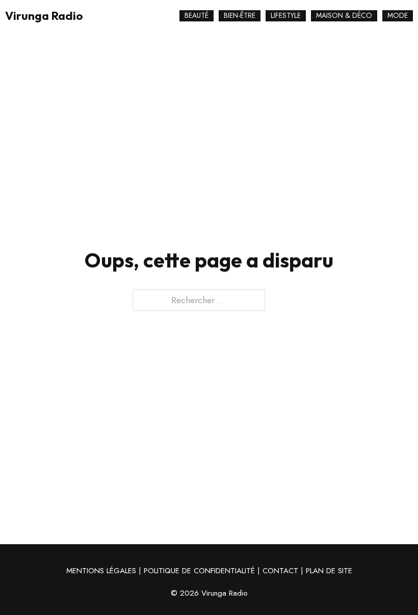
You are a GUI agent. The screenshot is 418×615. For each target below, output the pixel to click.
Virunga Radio (44, 16)
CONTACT (280, 570)
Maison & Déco (344, 15)
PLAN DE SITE (329, 570)
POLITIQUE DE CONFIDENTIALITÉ (199, 570)
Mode (397, 15)
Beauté (196, 15)
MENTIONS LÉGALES (101, 570)
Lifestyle (286, 15)
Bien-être (239, 15)
